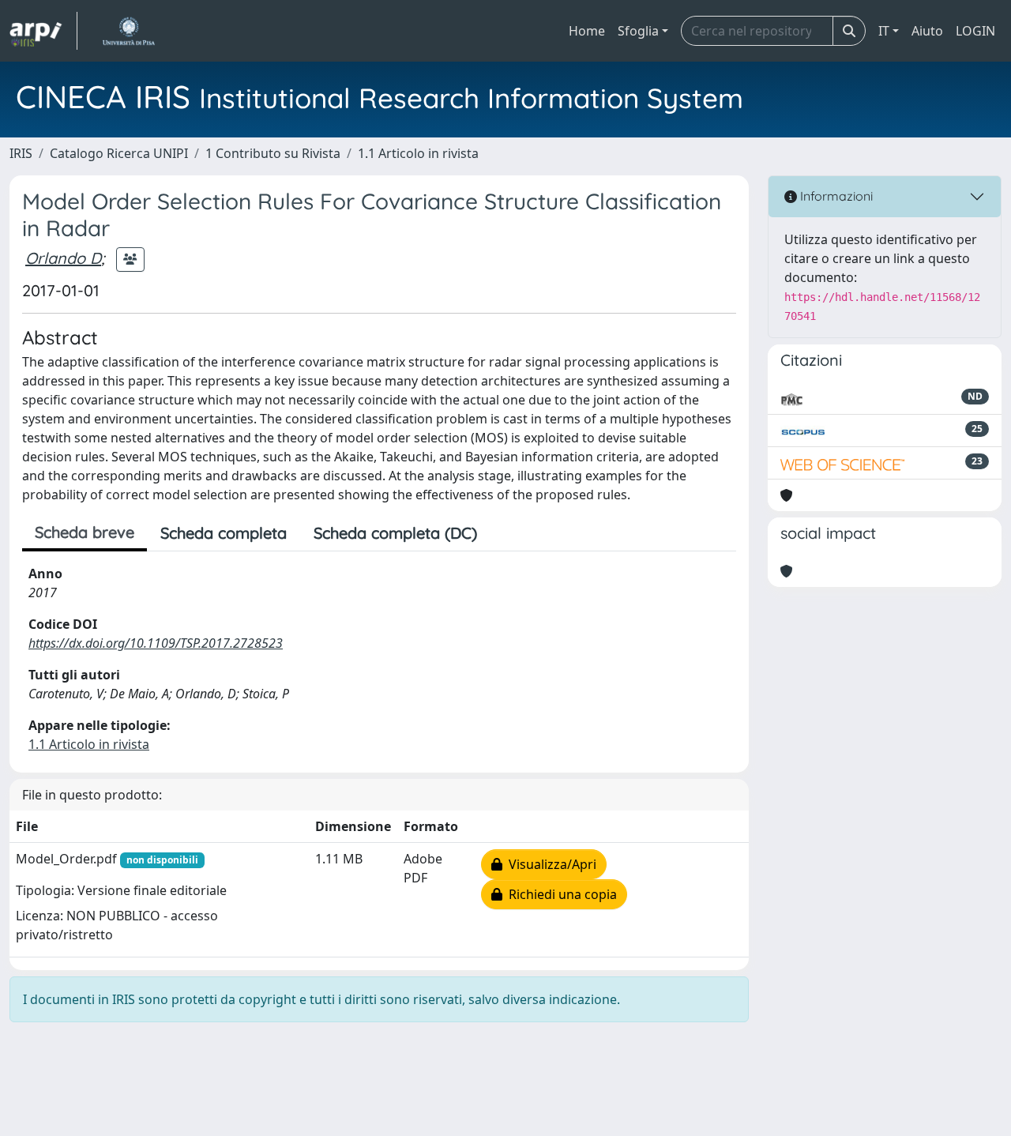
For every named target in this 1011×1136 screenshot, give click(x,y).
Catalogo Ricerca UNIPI (119, 153)
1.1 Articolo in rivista (418, 153)
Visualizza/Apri (549, 864)
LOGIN (975, 30)
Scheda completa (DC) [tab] (395, 533)
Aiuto (927, 30)
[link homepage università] (128, 31)
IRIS (20, 153)
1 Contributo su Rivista (272, 153)
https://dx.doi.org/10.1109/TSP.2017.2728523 (155, 643)
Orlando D (63, 258)
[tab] (503, 533)
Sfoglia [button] (638, 30)
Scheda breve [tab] (84, 532)
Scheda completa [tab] (223, 533)
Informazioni (835, 196)
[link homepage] (43, 31)
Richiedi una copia (559, 894)
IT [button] (883, 30)
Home (587, 30)
